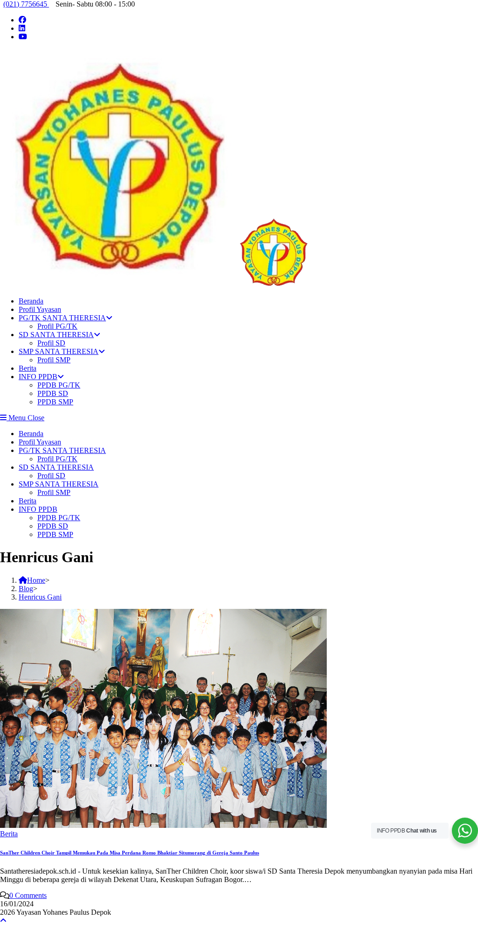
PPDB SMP (55, 534)
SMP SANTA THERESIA (58, 484)
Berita (27, 501)
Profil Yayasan (40, 442)
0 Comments (28, 895)
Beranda (31, 434)
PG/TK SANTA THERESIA (62, 450)
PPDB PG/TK (58, 518)
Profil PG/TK (57, 459)
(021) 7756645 (26, 4)
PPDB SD (52, 526)
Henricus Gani (40, 597)
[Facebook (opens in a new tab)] (22, 20)
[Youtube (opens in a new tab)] (23, 37)
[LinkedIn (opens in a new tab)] (22, 28)
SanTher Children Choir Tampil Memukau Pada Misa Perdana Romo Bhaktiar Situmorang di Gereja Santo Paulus (129, 852)
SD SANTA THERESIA (56, 467)
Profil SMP (53, 492)
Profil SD (51, 476)
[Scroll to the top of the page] (3, 921)
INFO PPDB (38, 509)
